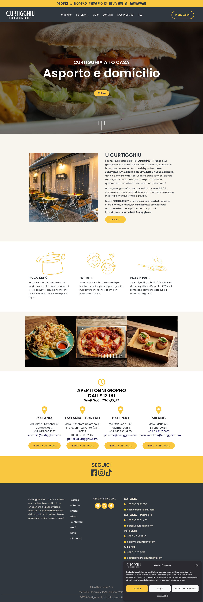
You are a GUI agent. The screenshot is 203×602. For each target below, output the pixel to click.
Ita (140, 15)
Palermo (120, 418)
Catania (44, 418)
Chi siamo (66, 15)
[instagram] (101, 472)
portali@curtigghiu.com (82, 439)
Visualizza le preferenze (185, 588)
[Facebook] (98, 506)
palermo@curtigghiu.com (120, 435)
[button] (197, 565)
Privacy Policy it (162, 595)
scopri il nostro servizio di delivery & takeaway (101, 4)
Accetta (137, 588)
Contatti (108, 15)
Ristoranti (82, 15)
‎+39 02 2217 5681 (158, 431)
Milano (159, 418)
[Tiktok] (111, 506)
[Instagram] (104, 506)
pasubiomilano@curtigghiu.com (160, 435)
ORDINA (101, 93)
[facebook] (94, 472)
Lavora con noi (125, 15)
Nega (160, 588)
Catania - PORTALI (82, 418)
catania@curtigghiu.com (44, 435)
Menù (96, 15)
